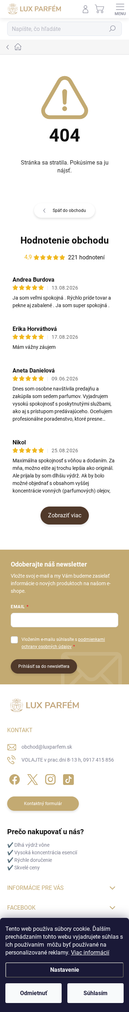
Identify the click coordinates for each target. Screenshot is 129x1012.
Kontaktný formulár (43, 803)
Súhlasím (95, 993)
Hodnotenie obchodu (64, 240)
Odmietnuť (33, 993)
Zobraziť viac (64, 515)
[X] (31, 778)
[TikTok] (67, 778)
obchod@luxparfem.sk (47, 747)
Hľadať (112, 28)
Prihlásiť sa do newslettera (44, 666)
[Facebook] (13, 778)
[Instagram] (49, 778)
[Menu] (120, 9)
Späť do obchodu (69, 210)
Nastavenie (64, 969)
